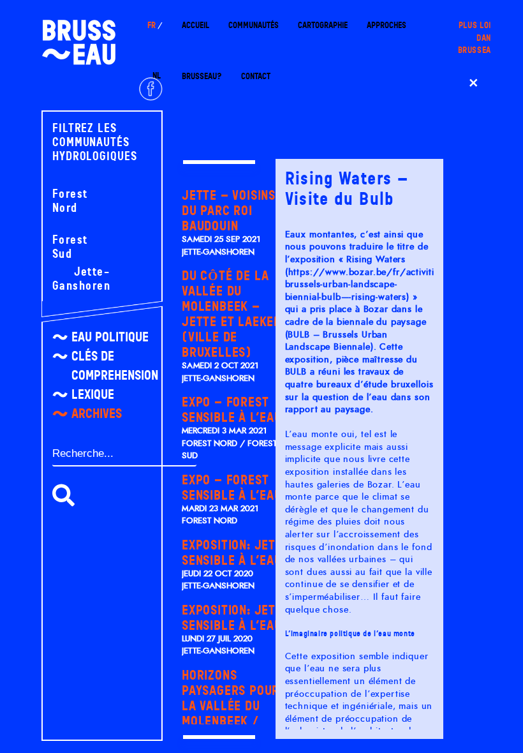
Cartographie (323, 25)
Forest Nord (70, 201)
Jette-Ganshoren (81, 279)
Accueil (195, 25)
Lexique (92, 394)
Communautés (253, 25)
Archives (96, 413)
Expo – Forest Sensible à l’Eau (232, 409)
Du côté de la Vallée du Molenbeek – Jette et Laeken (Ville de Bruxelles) (231, 314)
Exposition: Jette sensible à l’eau (236, 552)
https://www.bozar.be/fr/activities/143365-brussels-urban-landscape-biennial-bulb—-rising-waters (385, 285)
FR (151, 25)
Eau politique (110, 337)
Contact (255, 76)
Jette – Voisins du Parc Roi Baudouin (229, 211)
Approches (386, 25)
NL (156, 75)
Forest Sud (70, 247)
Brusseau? (202, 76)
